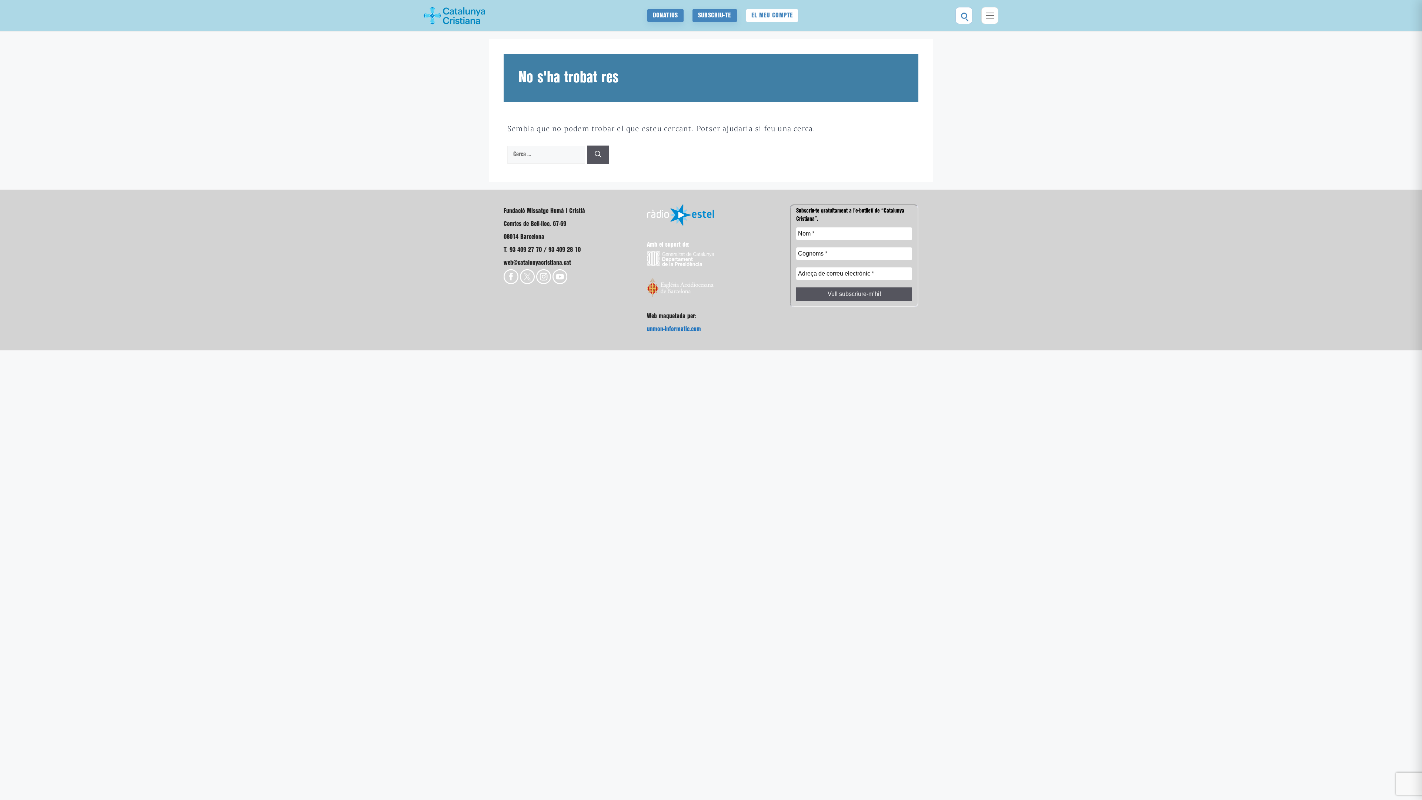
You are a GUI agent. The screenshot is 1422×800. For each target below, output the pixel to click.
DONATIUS (665, 15)
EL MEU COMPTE (772, 15)
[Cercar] (963, 15)
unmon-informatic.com (674, 329)
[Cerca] (598, 155)
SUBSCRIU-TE (714, 15)
